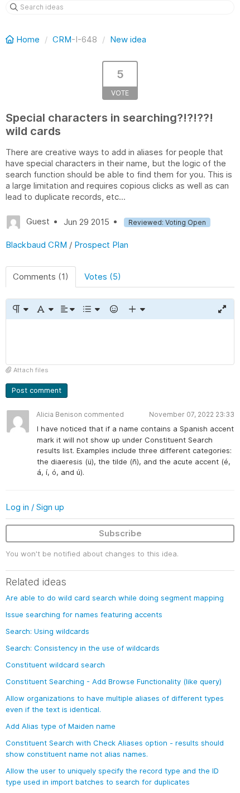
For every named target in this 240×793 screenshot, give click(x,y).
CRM (61, 39)
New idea (128, 39)
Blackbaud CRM (36, 244)
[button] (19, 309)
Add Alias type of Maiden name (61, 726)
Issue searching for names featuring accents (84, 614)
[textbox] (120, 341)
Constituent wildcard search (55, 664)
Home (28, 39)
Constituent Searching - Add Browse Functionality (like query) (114, 681)
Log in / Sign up (35, 507)
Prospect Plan (101, 244)
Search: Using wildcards (47, 631)
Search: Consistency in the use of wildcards (83, 647)
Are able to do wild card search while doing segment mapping (115, 597)
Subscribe (120, 533)
